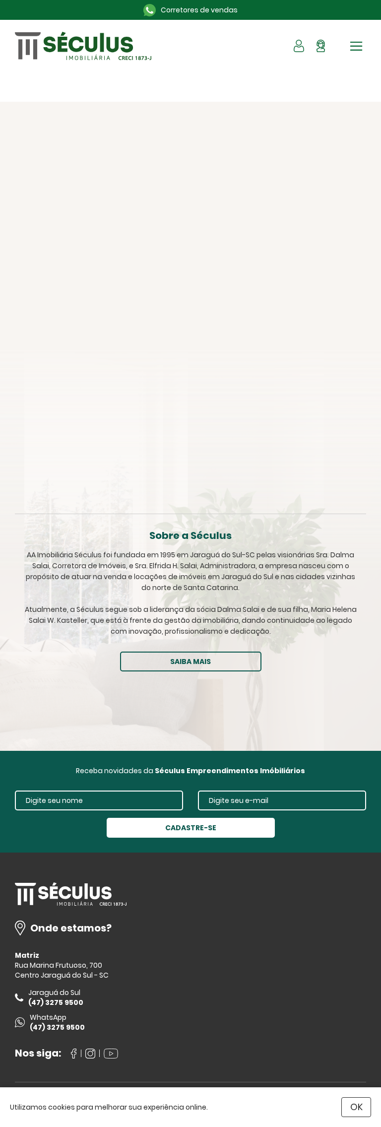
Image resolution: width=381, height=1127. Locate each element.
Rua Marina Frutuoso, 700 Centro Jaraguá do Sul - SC (62, 970)
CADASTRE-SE (190, 828)
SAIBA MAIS (190, 661)
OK (356, 1107)
